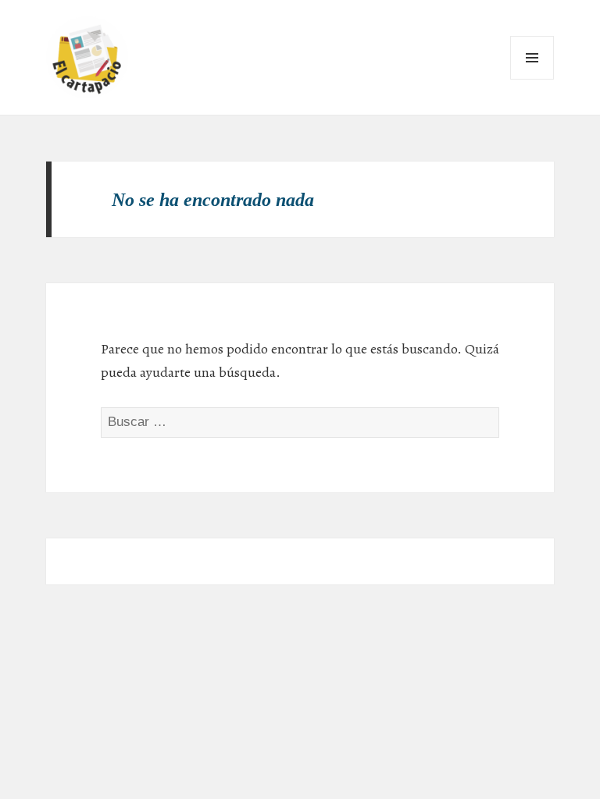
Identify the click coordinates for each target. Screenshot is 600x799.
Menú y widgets (532, 79)
